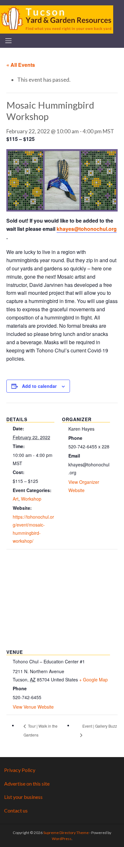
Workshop (31, 499)
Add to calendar (39, 386)
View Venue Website (33, 707)
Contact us (16, 810)
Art (15, 499)
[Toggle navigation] (8, 41)
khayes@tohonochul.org (87, 228)
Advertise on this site (27, 784)
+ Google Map (93, 679)
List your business (23, 797)
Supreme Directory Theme (66, 832)
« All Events (20, 64)
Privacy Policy (19, 770)
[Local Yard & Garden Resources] (56, 19)
